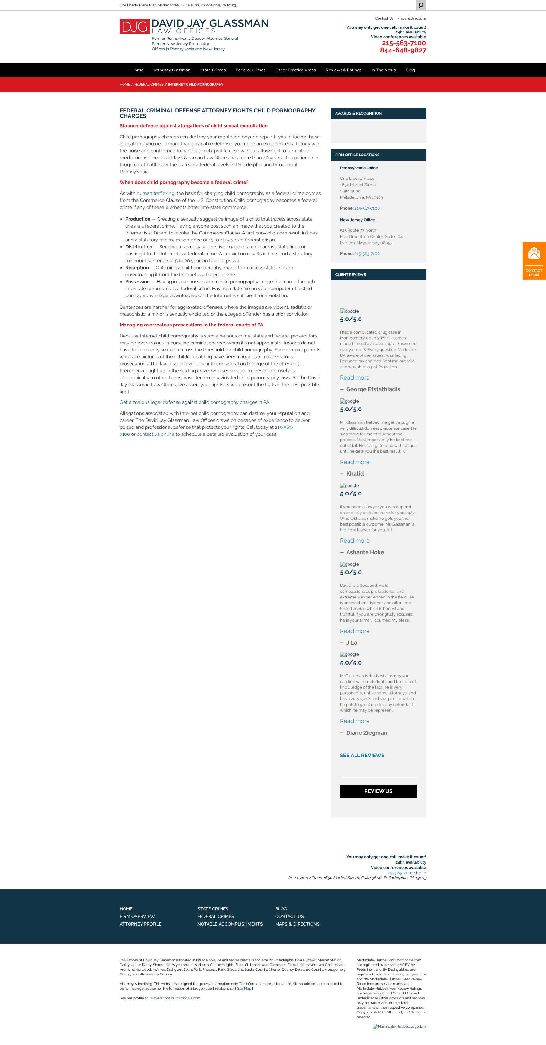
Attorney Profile (140, 924)
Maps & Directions (411, 18)
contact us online (155, 434)
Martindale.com (187, 998)
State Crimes (213, 70)
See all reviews (362, 755)
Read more (355, 377)
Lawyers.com (159, 998)
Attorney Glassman (172, 70)
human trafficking (155, 193)
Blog (410, 70)
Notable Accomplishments (230, 924)
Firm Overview (137, 916)
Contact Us (384, 18)
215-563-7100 (404, 42)
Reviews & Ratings (343, 70)
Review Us (378, 791)
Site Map (244, 989)
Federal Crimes (250, 70)
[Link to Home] (194, 35)
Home (137, 70)
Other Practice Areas (296, 70)
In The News (384, 70)
